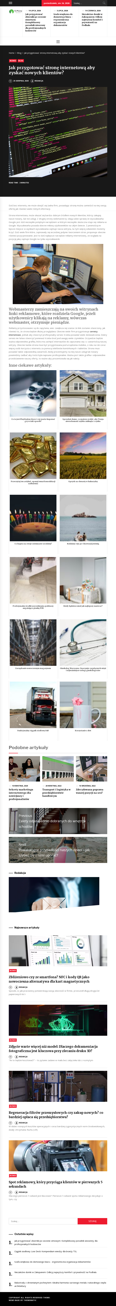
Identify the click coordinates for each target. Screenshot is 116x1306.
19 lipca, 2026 (35, 10)
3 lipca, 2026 (62, 10)
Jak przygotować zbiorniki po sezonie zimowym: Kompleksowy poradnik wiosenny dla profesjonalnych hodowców (35, 22)
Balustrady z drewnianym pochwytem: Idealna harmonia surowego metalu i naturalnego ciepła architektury (60, 1284)
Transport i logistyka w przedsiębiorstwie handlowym (56, 792)
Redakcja (39, 81)
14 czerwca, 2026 (93, 10)
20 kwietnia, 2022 (54, 786)
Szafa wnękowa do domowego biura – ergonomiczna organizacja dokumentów (63, 19)
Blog (20, 60)
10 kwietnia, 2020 (20, 786)
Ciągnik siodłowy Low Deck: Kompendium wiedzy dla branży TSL (45, 1251)
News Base (15, 1300)
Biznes (13, 60)
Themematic (30, 1300)
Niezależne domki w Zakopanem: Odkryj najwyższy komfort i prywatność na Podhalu (92, 19)
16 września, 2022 (87, 786)
